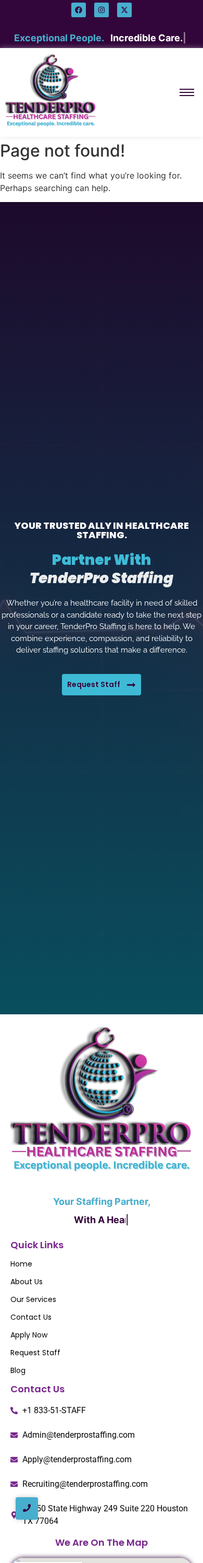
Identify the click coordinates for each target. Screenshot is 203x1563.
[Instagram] (101, 10)
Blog (18, 1370)
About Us (26, 1281)
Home (21, 1264)
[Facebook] (78, 10)
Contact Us (31, 1317)
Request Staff (35, 1352)
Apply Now (28, 1335)
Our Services (33, 1299)
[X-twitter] (124, 10)
